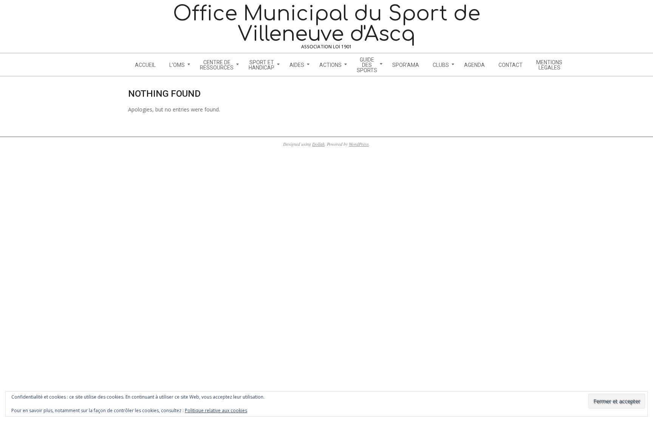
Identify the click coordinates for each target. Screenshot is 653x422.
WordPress (359, 144)
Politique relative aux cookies (216, 410)
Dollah (318, 144)
